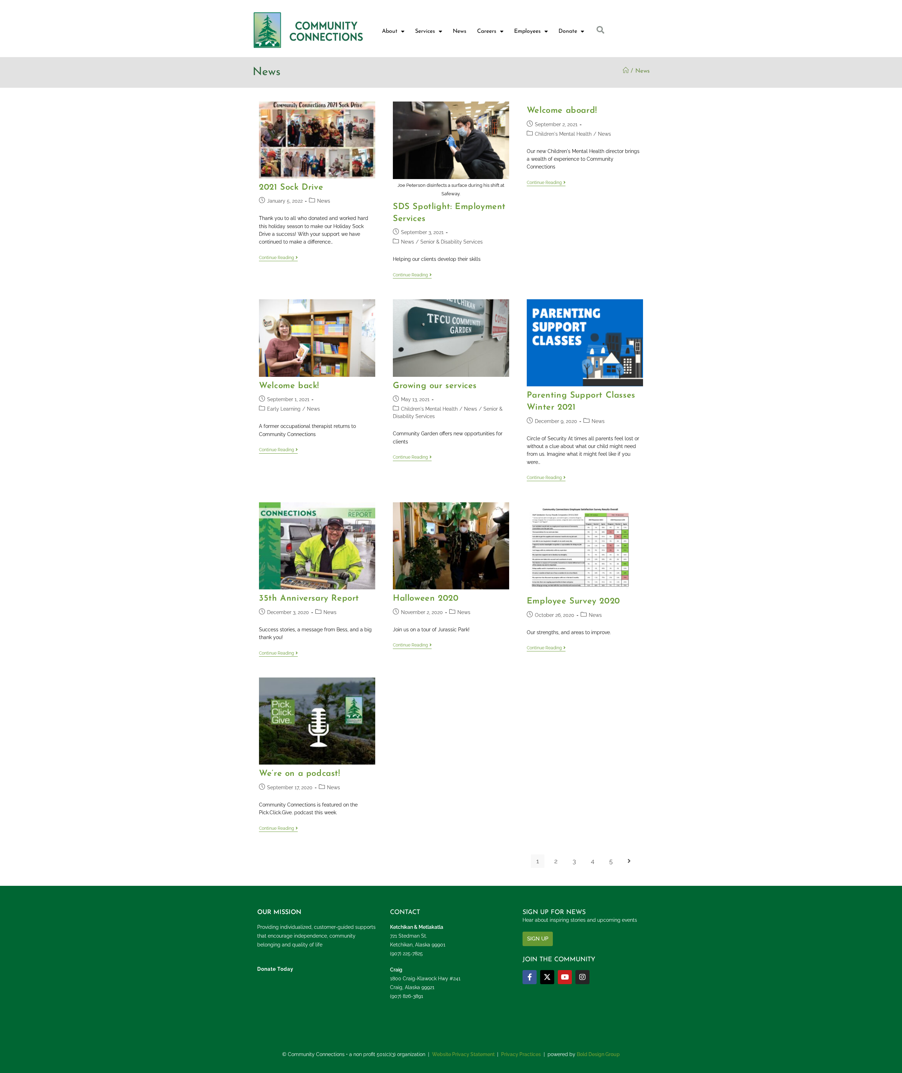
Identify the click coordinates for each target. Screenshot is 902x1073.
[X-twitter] (547, 977)
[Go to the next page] (629, 861)
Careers (486, 31)
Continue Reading (278, 257)
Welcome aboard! (562, 110)
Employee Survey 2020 (573, 601)
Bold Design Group (598, 1054)
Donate (567, 31)
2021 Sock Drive (291, 187)
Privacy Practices (521, 1054)
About (389, 31)
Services (425, 31)
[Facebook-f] (530, 977)
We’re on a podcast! (299, 774)
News (460, 31)
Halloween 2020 (425, 598)
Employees (527, 31)
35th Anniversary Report (309, 598)
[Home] (626, 71)
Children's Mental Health (563, 134)
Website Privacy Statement (463, 1054)
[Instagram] (582, 977)
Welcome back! (289, 386)
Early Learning (284, 409)
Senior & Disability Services (451, 242)
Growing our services (435, 386)
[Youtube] (565, 977)
